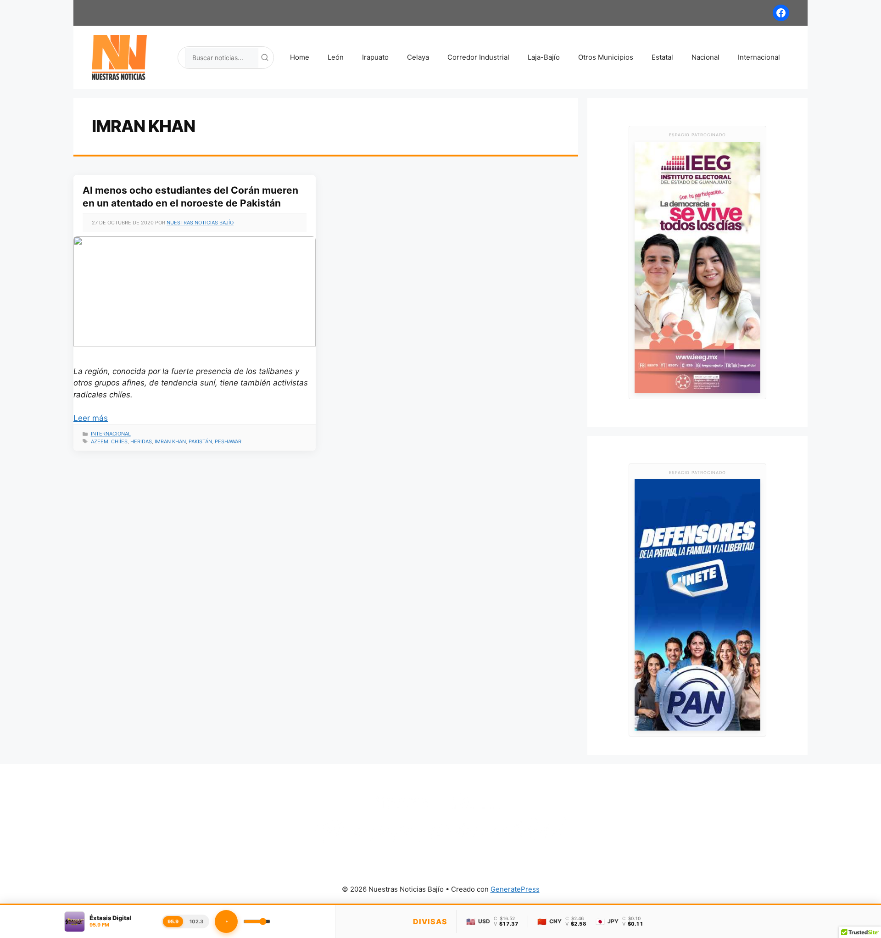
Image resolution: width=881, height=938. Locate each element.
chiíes (119, 441)
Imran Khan (170, 441)
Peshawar (228, 441)
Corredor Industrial (478, 57)
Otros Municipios (605, 57)
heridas (141, 441)
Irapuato (375, 57)
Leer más (90, 418)
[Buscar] (264, 57)
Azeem (99, 441)
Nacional (705, 57)
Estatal (662, 57)
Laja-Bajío (544, 57)
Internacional (759, 57)
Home (299, 57)
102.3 (196, 921)
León (336, 57)
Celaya (418, 57)
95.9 (172, 921)
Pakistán (200, 441)
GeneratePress (515, 889)
